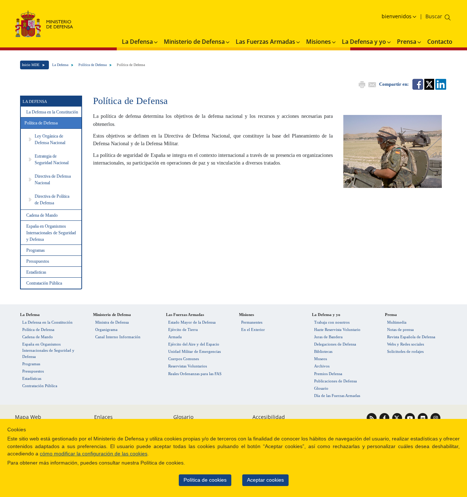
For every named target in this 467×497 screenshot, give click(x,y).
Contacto (439, 42)
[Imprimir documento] (361, 84)
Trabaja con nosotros (332, 322)
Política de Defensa (92, 65)
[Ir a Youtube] (410, 417)
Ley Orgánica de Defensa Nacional (50, 139)
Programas (35, 250)
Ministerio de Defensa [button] (194, 42)
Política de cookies (205, 480)
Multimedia (396, 322)
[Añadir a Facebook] (417, 84)
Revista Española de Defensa (411, 337)
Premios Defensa (328, 373)
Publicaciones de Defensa (335, 381)
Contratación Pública (44, 283)
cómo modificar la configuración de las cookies (93, 453)
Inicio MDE (30, 65)
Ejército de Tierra (183, 329)
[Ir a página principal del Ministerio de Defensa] (44, 23)
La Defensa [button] (137, 42)
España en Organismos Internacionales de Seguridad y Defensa (51, 233)
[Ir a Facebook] (385, 417)
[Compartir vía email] (371, 84)
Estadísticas (36, 272)
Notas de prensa (400, 329)
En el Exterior (253, 329)
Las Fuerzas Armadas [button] (265, 42)
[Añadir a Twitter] (428, 84)
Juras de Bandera (328, 337)
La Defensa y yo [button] (364, 42)
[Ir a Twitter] (397, 417)
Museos (320, 359)
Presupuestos (37, 261)
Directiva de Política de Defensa (52, 199)
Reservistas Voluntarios (187, 366)
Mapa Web (28, 416)
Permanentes (251, 322)
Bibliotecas (323, 351)
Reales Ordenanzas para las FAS (194, 373)
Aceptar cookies (265, 480)
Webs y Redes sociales (405, 344)
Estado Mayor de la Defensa (192, 322)
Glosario (321, 388)
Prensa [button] (406, 42)
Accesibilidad (268, 416)
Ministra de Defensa (112, 322)
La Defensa (60, 65)
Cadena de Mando (42, 215)
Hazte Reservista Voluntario (337, 329)
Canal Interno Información (117, 337)
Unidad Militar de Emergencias (194, 351)
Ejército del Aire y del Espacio (193, 344)
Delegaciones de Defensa (335, 344)
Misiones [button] (318, 42)
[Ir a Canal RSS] (372, 417)
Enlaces (103, 416)
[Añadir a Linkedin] (440, 84)
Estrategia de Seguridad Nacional (52, 159)
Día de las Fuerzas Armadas (337, 395)
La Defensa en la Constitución (52, 112)
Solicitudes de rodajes (405, 351)
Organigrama (106, 329)
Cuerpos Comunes (183, 359)
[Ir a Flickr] (423, 417)
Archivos (321, 366)
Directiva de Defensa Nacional (53, 179)
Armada (175, 337)
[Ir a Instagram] (435, 417)
